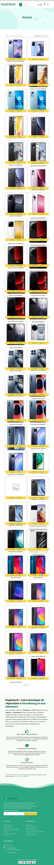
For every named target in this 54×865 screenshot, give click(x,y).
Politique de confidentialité (10, 833)
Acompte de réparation (31, 835)
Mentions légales (8, 826)
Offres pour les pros (31, 826)
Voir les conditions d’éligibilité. (22, 776)
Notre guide (29, 825)
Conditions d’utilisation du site (11, 830)
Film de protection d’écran (32, 830)
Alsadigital (34, 859)
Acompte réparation (31, 828)
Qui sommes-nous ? (8, 825)
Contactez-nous (7, 835)
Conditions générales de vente (11, 828)
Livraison (6, 831)
